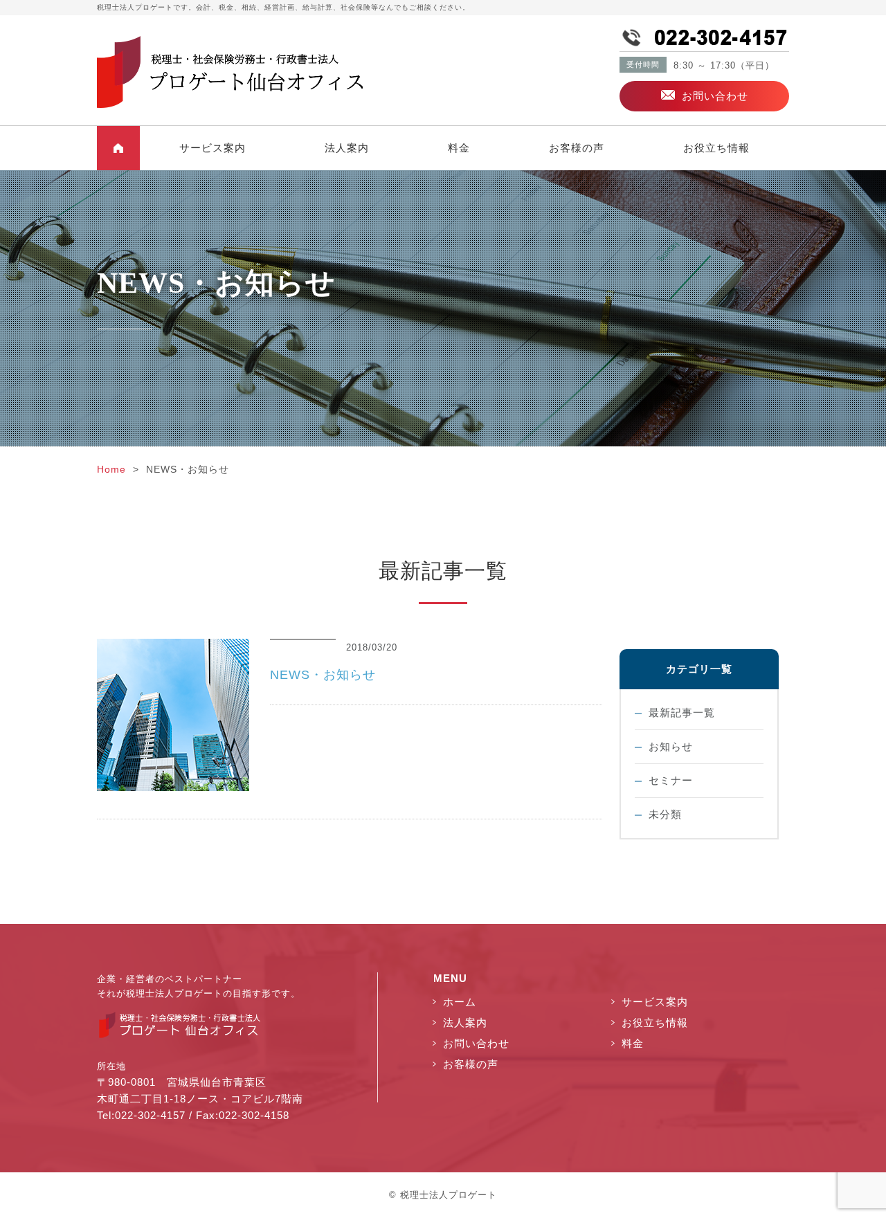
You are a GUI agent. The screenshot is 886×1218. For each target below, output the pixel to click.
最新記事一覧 (682, 712)
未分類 (665, 814)
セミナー (671, 780)
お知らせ (671, 746)
